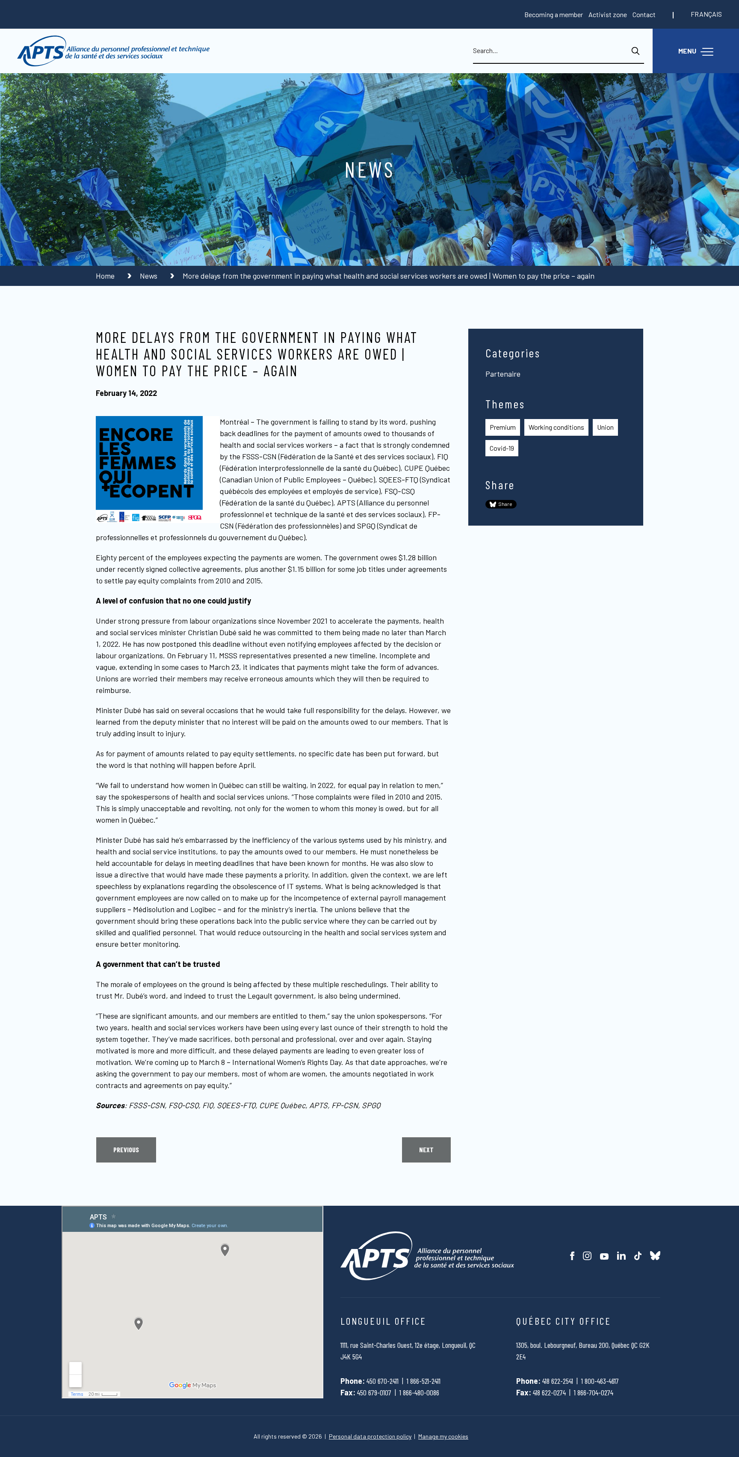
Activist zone (607, 14)
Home (106, 275)
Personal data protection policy (370, 1436)
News (149, 275)
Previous (126, 1149)
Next (426, 1149)
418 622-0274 (549, 1392)
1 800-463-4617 (600, 1381)
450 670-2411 (383, 1381)
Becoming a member (553, 14)
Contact (644, 14)
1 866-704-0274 (593, 1392)
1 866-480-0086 (419, 1392)
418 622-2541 (557, 1381)
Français (706, 14)
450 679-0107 (374, 1392)
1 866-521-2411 (423, 1381)
